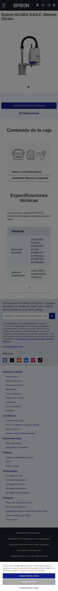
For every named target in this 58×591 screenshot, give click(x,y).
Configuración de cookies (29, 588)
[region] (29, 576)
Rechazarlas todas (29, 582)
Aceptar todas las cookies (29, 576)
